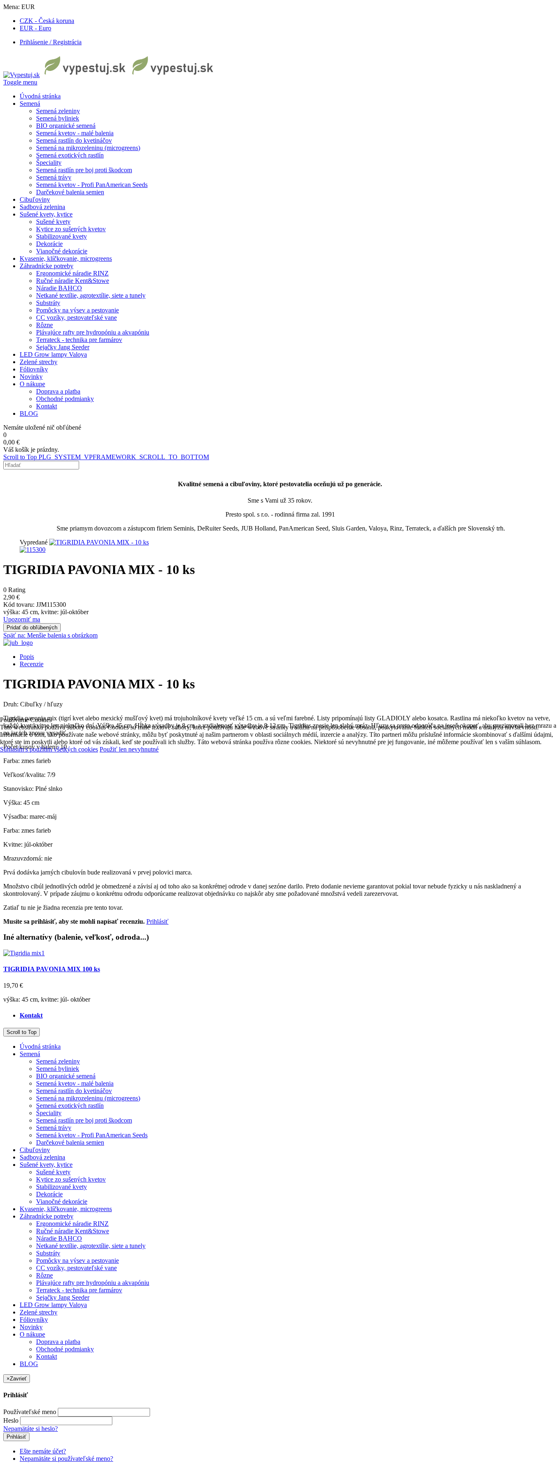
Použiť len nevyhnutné (129, 749)
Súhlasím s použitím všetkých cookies (49, 749)
